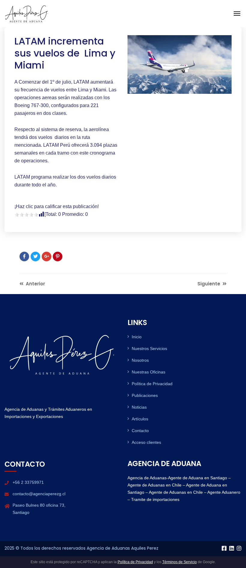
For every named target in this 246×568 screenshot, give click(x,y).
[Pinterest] (57, 256)
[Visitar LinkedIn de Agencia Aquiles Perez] (231, 548)
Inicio (137, 336)
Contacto (140, 430)
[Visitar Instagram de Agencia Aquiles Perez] (239, 548)
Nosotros (140, 360)
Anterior (35, 284)
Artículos (140, 418)
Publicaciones (145, 395)
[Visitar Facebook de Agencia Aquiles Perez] (224, 548)
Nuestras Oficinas (148, 372)
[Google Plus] (46, 256)
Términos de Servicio (179, 562)
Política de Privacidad (152, 383)
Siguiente (209, 284)
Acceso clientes (146, 442)
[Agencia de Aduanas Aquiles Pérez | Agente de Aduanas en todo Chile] (26, 13)
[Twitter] (35, 256)
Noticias (139, 407)
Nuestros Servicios (149, 348)
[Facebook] (24, 256)
